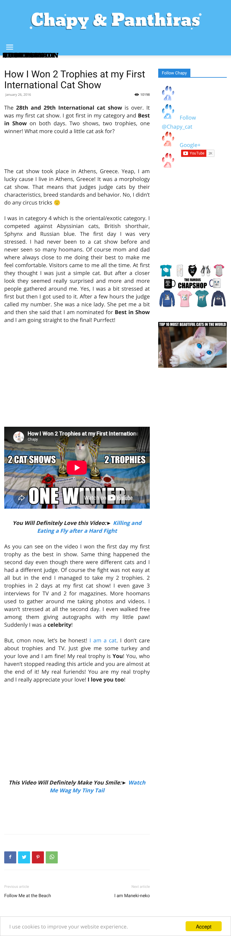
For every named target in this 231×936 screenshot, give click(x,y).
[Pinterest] (38, 857)
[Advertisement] (77, 152)
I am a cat (103, 640)
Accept (203, 926)
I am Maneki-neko (132, 895)
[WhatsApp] (52, 857)
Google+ (189, 145)
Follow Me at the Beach (27, 895)
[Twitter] (24, 857)
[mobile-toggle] (9, 47)
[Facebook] (10, 857)
